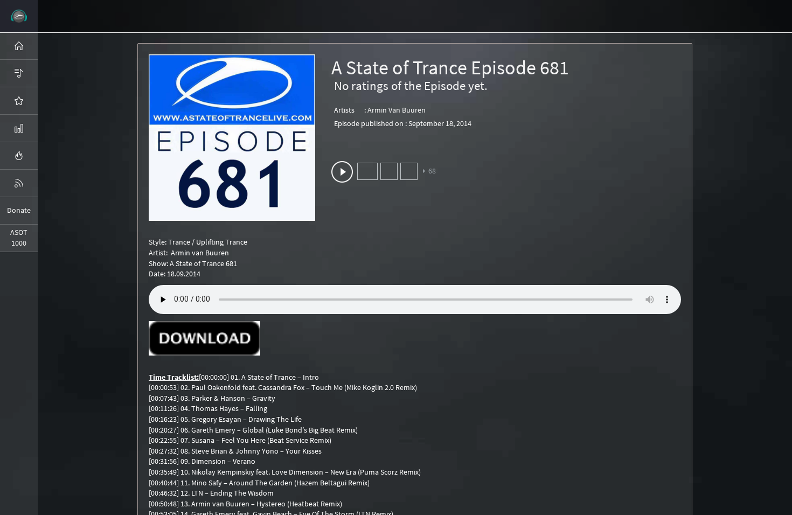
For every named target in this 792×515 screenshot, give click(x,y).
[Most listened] (19, 100)
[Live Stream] (19, 155)
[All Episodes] (19, 73)
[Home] (19, 45)
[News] (19, 183)
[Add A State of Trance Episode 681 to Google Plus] (409, 171)
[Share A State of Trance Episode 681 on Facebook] (367, 171)
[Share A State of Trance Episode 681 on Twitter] (389, 171)
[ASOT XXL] (19, 128)
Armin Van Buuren (396, 110)
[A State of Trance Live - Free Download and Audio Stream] (19, 16)
